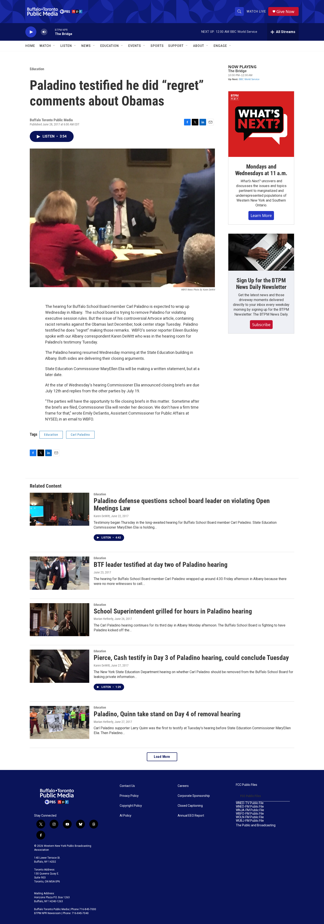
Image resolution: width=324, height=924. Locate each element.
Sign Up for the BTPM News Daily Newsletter (261, 283)
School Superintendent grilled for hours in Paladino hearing (173, 611)
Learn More (261, 215)
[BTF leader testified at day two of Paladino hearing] (59, 573)
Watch (45, 46)
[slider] (51, 31)
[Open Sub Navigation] (54, 46)
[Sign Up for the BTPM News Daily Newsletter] (261, 252)
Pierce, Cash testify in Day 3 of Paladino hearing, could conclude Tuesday (191, 657)
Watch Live (256, 11)
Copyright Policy (131, 805)
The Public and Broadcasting (256, 825)
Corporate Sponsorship (194, 795)
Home (30, 46)
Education (37, 69)
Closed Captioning (190, 805)
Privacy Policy (129, 795)
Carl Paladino (80, 434)
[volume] (44, 32)
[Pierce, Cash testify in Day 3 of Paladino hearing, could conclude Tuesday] (59, 666)
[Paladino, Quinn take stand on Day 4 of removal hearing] (59, 722)
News (86, 46)
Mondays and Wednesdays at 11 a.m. (261, 169)
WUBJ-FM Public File (250, 820)
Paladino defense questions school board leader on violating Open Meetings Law (182, 504)
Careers (183, 786)
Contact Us (127, 786)
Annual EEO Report (191, 815)
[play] (30, 32)
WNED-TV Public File (250, 803)
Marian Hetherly (103, 722)
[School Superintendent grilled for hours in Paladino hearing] (59, 619)
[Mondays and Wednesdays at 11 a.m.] (261, 124)
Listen (66, 46)
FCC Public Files (246, 784)
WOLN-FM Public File (250, 817)
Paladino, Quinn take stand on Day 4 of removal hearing (167, 714)
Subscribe (261, 324)
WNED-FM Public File (250, 806)
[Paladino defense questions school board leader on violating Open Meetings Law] (59, 509)
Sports (157, 46)
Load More (162, 757)
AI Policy (125, 815)
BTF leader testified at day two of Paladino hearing (160, 564)
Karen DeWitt (102, 516)
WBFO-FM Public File (250, 813)
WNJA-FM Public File (250, 810)
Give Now (285, 11)
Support (176, 46)
